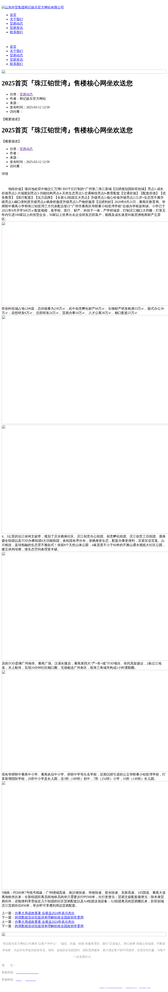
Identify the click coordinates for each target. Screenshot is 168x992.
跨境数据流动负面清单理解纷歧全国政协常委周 (49, 917)
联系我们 (16, 32)
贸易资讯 (16, 28)
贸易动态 (16, 23)
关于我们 (16, 19)
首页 (13, 15)
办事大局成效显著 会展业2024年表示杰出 (45, 913)
